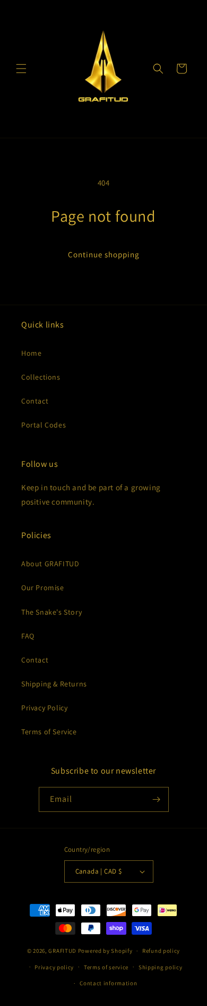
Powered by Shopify (105, 950)
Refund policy (161, 950)
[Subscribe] (156, 799)
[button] (21, 68)
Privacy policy (54, 967)
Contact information (108, 983)
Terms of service (106, 967)
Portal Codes (43, 425)
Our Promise (42, 587)
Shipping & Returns (54, 684)
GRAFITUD (62, 950)
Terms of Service (49, 731)
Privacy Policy (44, 707)
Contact (34, 401)
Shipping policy (161, 967)
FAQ (27, 636)
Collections (41, 377)
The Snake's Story (51, 612)
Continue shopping (104, 254)
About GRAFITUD (50, 563)
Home (31, 353)
